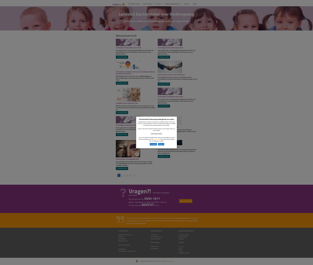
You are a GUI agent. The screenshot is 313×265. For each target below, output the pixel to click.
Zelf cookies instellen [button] (156, 133)
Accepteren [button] (153, 144)
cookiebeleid (156, 139)
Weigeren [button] (161, 144)
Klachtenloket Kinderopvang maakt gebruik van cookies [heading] (156, 119)
